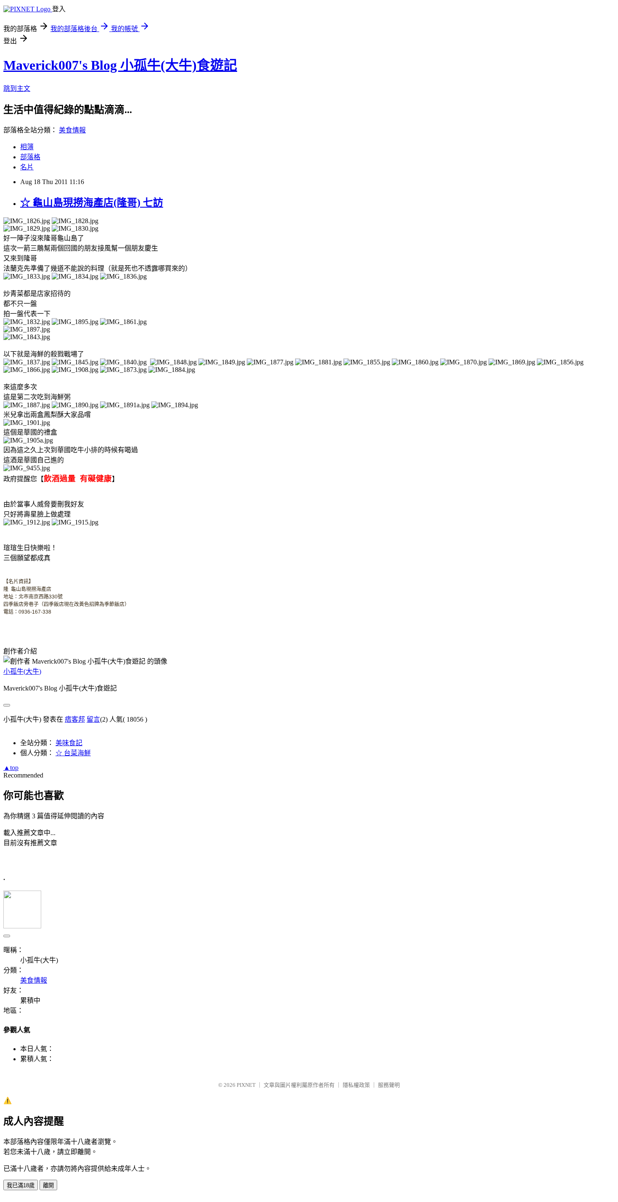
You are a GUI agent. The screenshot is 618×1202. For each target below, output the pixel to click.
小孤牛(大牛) (22, 671)
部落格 (30, 157)
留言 (93, 719)
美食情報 (72, 130)
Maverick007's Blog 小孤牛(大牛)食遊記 (120, 65)
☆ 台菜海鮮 (73, 753)
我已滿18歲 (20, 1185)
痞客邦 (75, 719)
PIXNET (246, 1085)
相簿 (27, 146)
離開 (48, 1185)
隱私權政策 (356, 1085)
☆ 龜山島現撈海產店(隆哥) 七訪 (91, 202)
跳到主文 (16, 88)
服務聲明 (389, 1085)
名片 (27, 167)
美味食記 (68, 742)
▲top (10, 767)
